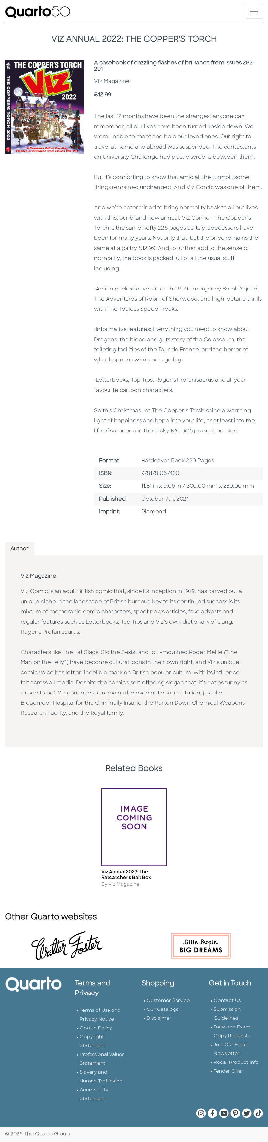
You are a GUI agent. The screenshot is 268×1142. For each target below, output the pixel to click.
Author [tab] (19, 549)
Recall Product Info (236, 1062)
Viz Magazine (38, 576)
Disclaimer (159, 1018)
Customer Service (168, 1000)
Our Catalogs (162, 1009)
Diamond (153, 512)
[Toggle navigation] (254, 11)
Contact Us (227, 1000)
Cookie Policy (96, 1028)
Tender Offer (228, 1071)
